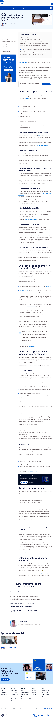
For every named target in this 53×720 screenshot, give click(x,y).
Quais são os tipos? (5, 39)
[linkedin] (49, 709)
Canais (17, 8)
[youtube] (45, 709)
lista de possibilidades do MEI (43, 145)
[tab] (26, 592)
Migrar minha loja (4, 694)
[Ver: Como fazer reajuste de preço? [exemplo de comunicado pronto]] (9, 640)
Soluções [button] (16, 3)
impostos (27, 98)
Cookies (19, 708)
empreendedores (46, 153)
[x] (47, 709)
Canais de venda (14, 692)
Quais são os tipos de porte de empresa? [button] (22, 603)
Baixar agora (24, 482)
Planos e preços (3, 692)
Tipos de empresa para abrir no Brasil (9, 41)
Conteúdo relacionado (6, 51)
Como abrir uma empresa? (30, 523)
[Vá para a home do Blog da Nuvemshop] (5, 4)
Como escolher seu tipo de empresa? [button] (21, 606)
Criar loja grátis (46, 84)
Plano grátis (3, 696)
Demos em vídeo (14, 698)
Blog (2, 8)
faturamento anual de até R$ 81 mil (41, 139)
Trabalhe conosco (45, 692)
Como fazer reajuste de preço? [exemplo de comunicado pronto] (8, 646)
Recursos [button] (32, 3)
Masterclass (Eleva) (24, 694)
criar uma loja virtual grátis (42, 573)
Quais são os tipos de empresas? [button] (20, 592)
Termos (12, 708)
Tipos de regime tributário (7, 44)
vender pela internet (22, 62)
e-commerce (31, 573)
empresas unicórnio (33, 346)
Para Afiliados (34, 692)
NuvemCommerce (24, 696)
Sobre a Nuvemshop (45, 690)
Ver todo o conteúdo (21, 625)
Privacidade (16, 708)
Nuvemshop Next (4, 698)
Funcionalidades (14, 690)
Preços (28, 3)
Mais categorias (30, 8)
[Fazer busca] (51, 8)
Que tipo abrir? (5, 46)
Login (49, 3)
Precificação (11, 644)
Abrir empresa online (29, 552)
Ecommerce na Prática (25, 692)
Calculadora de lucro (32, 471)
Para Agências (34, 690)
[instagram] (42, 709)
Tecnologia (34, 694)
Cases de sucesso (45, 698)
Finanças (3, 13)
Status (43, 696)
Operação (23, 8)
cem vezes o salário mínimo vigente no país (41, 181)
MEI (38, 135)
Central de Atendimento (46, 694)
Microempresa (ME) (24, 290)
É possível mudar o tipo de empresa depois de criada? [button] (23, 611)
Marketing (12, 8)
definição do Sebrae (31, 306)
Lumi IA (2, 700)
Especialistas (13, 700)
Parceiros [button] (37, 3)
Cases (36, 8)
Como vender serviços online (31, 219)
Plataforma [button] (22, 3)
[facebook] (51, 709)
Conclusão (4, 48)
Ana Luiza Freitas (4, 644)
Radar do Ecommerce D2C (43, 8)
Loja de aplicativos (14, 694)
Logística (33, 696)
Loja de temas (13, 696)
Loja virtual (3, 690)
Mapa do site (24, 708)
